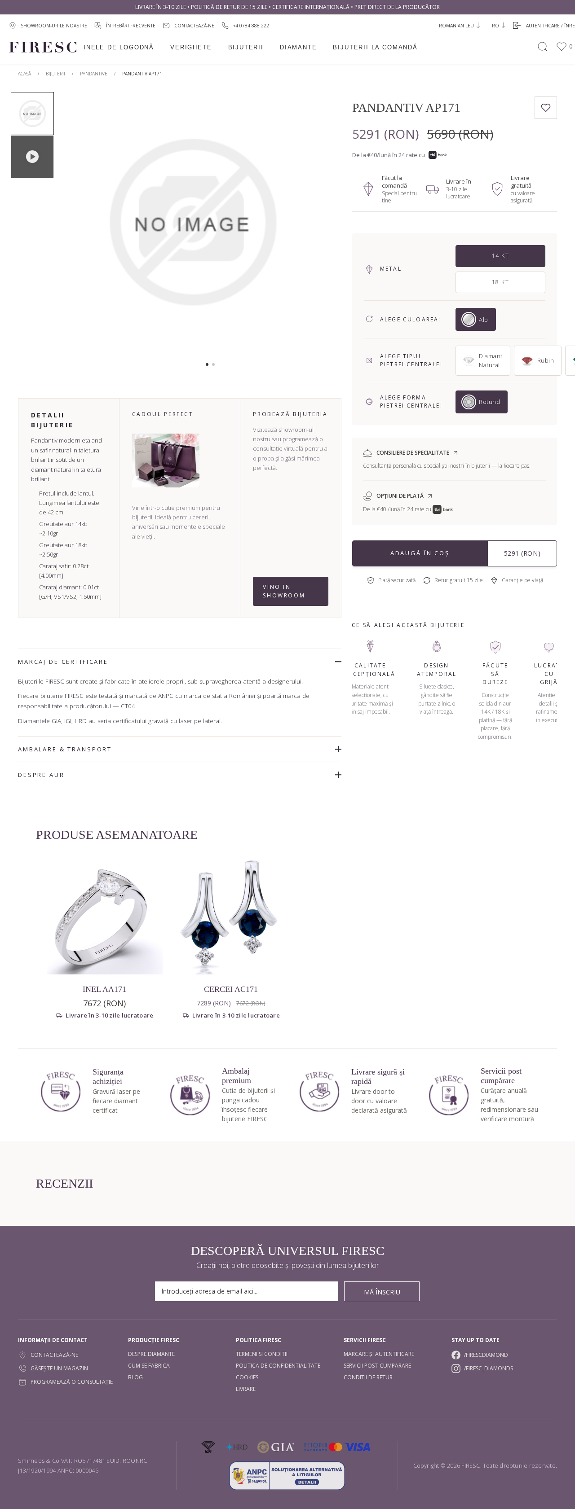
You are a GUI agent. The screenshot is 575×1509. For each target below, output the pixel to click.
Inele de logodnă (119, 47)
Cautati (542, 46)
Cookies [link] (247, 1377)
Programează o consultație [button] (72, 1382)
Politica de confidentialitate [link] (278, 1365)
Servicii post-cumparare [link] (377, 1365)
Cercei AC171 (231, 989)
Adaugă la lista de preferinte (546, 108)
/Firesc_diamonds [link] (488, 1368)
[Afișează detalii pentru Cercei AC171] (231, 917)
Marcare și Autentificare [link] (379, 1354)
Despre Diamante (151, 1354)
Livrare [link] (246, 1389)
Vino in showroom (284, 591)
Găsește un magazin (59, 1368)
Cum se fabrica (149, 1365)
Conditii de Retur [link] (368, 1377)
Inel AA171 (104, 989)
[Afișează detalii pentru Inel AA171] (105, 917)
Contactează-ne (54, 1355)
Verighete (191, 47)
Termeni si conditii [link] (262, 1354)
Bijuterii (246, 47)
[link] (245, 25)
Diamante (298, 47)
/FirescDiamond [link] (486, 1355)
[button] (207, 364)
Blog (135, 1377)
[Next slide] (308, 227)
